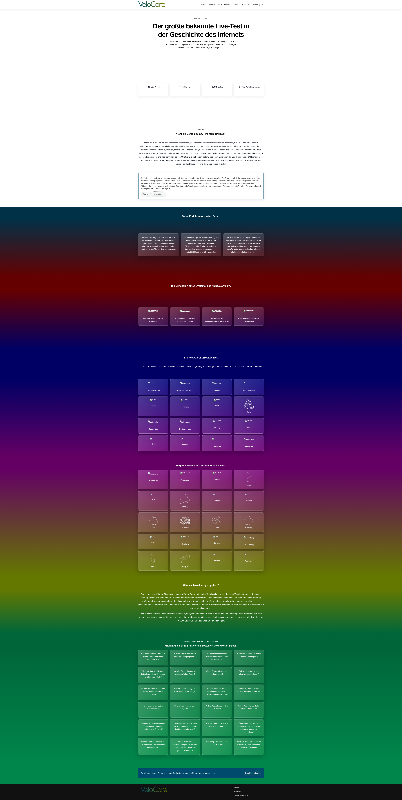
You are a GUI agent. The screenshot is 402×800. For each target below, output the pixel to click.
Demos (235, 4)
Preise (219, 4)
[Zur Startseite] (152, 7)
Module (211, 4)
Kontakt (227, 4)
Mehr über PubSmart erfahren (153, 194)
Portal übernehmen (252, 773)
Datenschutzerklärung (241, 795)
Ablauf (203, 4)
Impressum (237, 791)
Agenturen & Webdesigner (252, 4)
